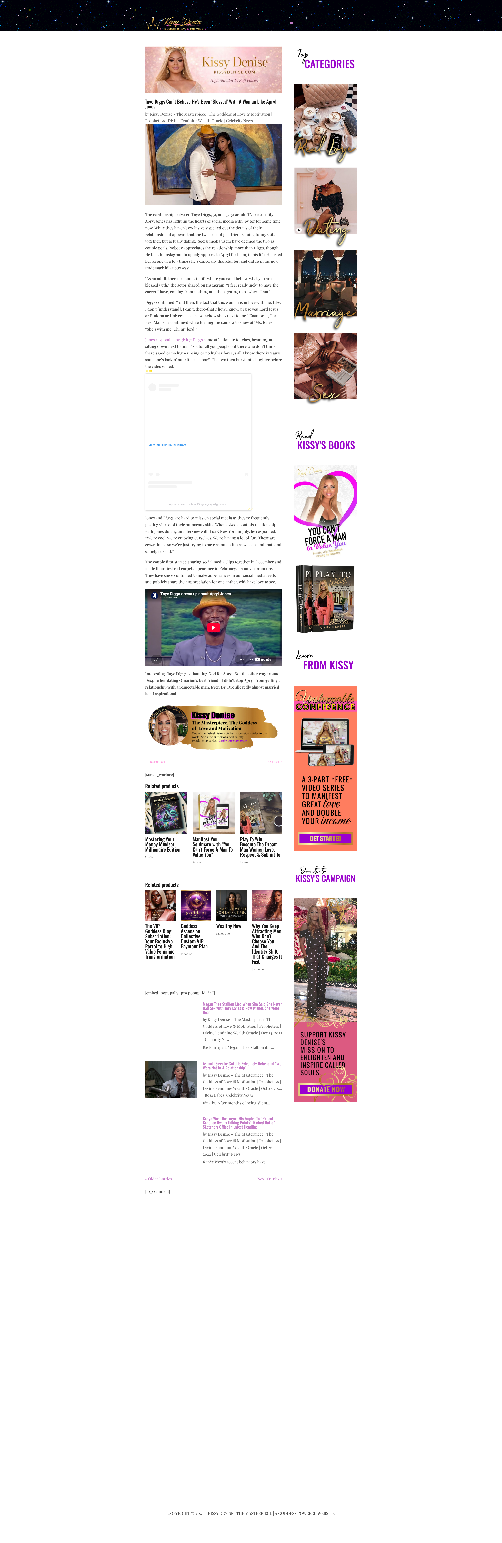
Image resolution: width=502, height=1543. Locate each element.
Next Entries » (269, 1178)
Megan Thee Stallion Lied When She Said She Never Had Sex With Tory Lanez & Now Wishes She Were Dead (242, 1008)
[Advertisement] (325, 1273)
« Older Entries (158, 1178)
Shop (270, 23)
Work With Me (240, 23)
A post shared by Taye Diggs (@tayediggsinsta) (198, 504)
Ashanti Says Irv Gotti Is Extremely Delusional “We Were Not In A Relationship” (242, 1065)
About (223, 23)
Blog (260, 23)
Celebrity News (239, 120)
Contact (282, 23)
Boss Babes (214, 1095)
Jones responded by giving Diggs (174, 339)
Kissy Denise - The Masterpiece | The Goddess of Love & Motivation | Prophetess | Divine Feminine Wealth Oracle (242, 1026)
